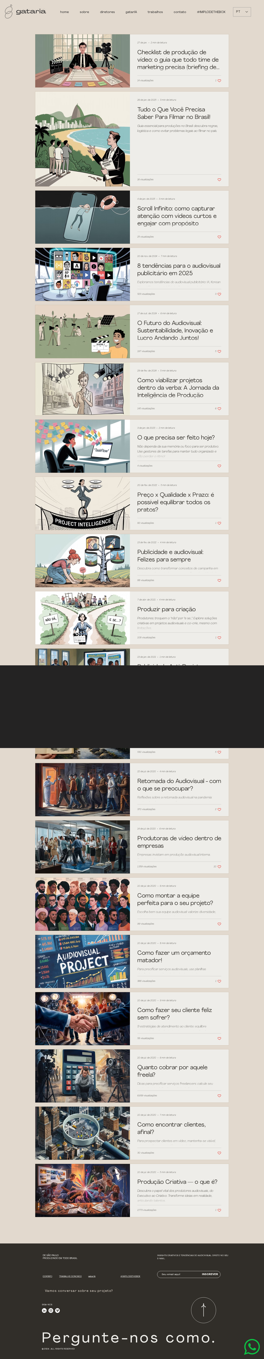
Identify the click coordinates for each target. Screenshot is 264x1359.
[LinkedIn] (44, 1310)
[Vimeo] (57, 1310)
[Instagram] (50, 1310)
